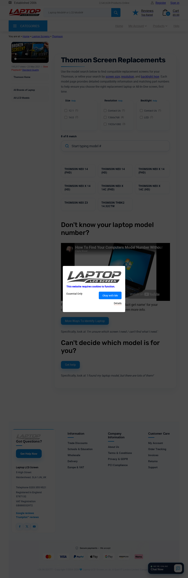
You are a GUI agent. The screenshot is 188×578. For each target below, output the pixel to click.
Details (118, 303)
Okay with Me (110, 295)
